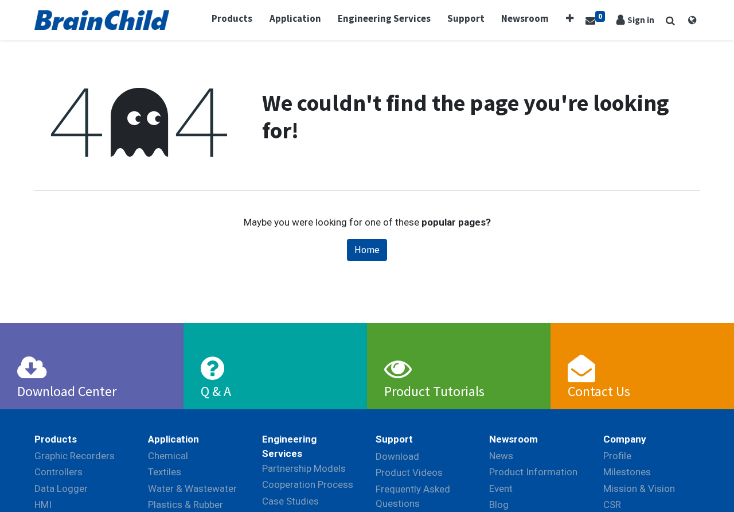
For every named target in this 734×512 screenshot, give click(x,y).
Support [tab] (394, 439)
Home (367, 249)
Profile (617, 455)
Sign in (640, 19)
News (501, 455)
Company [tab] (624, 439)
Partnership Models (304, 468)
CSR (612, 504)
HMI (43, 504)
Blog (499, 504)
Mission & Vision (639, 488)
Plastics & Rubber (185, 504)
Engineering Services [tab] (289, 446)
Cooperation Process (307, 484)
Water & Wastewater (192, 488)
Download (397, 456)
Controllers (58, 472)
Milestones (627, 472)
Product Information (533, 472)
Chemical (168, 455)
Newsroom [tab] (513, 439)
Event (501, 488)
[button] (569, 19)
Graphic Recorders (74, 455)
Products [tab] (55, 439)
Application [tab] (173, 439)
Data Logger (61, 488)
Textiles (164, 472)
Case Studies (290, 501)
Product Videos (409, 472)
